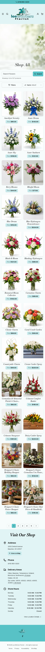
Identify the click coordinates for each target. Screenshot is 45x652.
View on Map (15, 553)
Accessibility (25, 648)
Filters (13, 85)
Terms (10, 648)
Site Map (34, 648)
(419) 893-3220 (23, 2)
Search (39, 74)
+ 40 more (17, 583)
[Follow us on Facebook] (22, 636)
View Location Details (31, 617)
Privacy (17, 648)
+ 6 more (27, 575)
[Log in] (38, 14)
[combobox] (33, 85)
